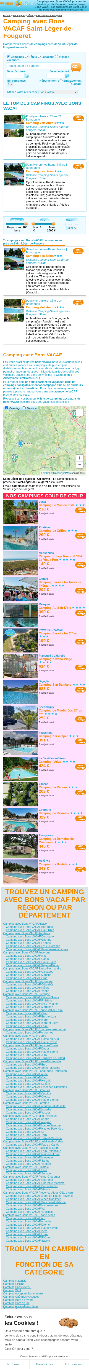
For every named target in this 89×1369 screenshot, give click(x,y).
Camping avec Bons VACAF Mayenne (29, 1157)
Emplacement (72, 80)
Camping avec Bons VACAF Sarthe (28, 1160)
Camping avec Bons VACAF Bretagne (26, 994)
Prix (42, 220)
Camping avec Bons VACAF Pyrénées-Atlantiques (37, 949)
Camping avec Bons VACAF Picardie (26, 1167)
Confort (70, 220)
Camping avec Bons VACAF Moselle (28, 1109)
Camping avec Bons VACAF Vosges (28, 1112)
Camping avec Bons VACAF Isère (26, 1231)
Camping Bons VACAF (17, 1287)
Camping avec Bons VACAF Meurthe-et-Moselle (35, 1106)
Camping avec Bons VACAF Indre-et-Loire (32, 1023)
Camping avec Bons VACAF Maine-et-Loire (33, 1154)
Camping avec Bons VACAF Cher (26, 1013)
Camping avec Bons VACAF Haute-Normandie (32, 1061)
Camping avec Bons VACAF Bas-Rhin (29, 927)
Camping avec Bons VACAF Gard (26, 1077)
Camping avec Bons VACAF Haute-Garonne (33, 1125)
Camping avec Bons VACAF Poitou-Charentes (31, 1176)
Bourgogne (33, 119)
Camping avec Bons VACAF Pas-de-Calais (32, 1144)
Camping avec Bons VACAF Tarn (26, 1135)
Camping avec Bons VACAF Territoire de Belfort (35, 1058)
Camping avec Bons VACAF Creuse (28, 1096)
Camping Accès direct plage (20, 1306)
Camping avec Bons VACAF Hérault (28, 1080)
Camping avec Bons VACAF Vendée (28, 1163)
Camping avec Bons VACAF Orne (26, 978)
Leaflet (45, 473)
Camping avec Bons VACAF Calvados (29, 971)
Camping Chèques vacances (21, 1296)
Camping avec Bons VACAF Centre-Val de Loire (33, 1010)
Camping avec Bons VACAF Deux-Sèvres (32, 1186)
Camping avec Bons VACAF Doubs (28, 1048)
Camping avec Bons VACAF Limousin (26, 1090)
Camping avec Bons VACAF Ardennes (29, 1032)
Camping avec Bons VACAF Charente (29, 1179)
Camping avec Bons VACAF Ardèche (29, 1221)
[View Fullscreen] (79, 412)
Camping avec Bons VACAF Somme (28, 1173)
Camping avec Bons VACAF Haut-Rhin (30, 930)
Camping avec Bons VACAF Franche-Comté (30, 1045)
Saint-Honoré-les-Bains (40, 164)
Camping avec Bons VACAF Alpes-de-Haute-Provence (39, 1195)
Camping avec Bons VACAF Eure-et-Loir (31, 1016)
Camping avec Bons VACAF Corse (24, 1035)
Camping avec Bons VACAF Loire (27, 1234)
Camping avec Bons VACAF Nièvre (28, 987)
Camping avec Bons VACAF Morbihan (29, 1007)
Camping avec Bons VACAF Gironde (28, 939)
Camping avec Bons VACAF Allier (26, 955)
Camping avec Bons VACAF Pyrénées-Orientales (36, 1087)
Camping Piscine (13, 1284)
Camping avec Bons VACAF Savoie (28, 1240)
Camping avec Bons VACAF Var (25, 1208)
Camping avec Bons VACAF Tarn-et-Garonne (34, 1138)
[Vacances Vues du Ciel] (24, 3)
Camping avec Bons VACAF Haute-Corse (31, 1042)
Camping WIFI (12, 1290)
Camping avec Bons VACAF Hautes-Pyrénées (34, 1128)
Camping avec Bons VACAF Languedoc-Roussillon (35, 1071)
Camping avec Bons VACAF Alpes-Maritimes (33, 1199)
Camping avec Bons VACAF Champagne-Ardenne (34, 1029)
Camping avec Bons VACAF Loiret (27, 1026)
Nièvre (61, 164)
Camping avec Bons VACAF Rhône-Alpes (29, 1215)
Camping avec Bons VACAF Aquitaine (26, 933)
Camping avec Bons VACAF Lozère (28, 1083)
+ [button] (79, 458)
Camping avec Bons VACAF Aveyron (28, 1122)
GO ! (76, 67)
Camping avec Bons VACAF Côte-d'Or (29, 984)
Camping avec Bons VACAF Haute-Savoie (32, 1227)
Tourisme (32, 408)
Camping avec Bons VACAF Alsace (25, 923)
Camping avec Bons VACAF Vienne (28, 1189)
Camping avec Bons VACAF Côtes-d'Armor (32, 997)
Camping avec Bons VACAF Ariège (27, 1119)
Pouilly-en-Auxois (37, 116)
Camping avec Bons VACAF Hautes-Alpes (32, 1205)
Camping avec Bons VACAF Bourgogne (27, 981)
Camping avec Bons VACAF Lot (25, 1131)
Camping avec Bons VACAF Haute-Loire (31, 962)
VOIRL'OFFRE (78, 118)
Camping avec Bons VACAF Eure (26, 1064)
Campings (17, 57)
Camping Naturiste (14, 1280)
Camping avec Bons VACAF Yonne (27, 991)
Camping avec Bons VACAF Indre (27, 1019)
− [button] (79, 465)
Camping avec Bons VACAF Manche (28, 975)
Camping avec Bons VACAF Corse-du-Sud (32, 1039)
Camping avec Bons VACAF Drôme (28, 1224)
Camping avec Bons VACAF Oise (26, 1170)
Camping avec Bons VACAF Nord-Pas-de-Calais (33, 1141)
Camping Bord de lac (16, 1303)
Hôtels (33, 57)
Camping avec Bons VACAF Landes (28, 943)
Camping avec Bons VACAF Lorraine (26, 1103)
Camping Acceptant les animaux (23, 1293)
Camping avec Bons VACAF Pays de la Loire (31, 1147)
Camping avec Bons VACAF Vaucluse (29, 1211)
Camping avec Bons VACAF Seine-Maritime (33, 1067)
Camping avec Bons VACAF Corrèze (28, 1093)
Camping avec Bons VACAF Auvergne (26, 952)
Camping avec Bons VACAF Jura (26, 1055)
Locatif (77, 84)
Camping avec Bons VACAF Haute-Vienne (32, 1099)
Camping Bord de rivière (18, 1300)
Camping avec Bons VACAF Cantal (28, 959)
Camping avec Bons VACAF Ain (25, 1218)
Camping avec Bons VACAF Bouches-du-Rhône (36, 1202)
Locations (48, 57)
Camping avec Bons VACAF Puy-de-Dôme (32, 965)
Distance (15, 220)
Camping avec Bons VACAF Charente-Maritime (35, 1183)
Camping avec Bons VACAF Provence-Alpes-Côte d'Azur (38, 1192)
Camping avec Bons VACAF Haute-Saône (32, 1051)
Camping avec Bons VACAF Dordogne (30, 936)
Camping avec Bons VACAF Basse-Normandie (32, 968)
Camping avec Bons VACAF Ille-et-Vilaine (32, 1003)
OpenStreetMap (62, 473)
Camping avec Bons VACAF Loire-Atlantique (33, 1151)
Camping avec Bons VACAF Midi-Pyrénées (30, 1115)
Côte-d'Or (56, 116)
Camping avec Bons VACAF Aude (27, 1074)
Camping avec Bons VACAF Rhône (28, 1237)
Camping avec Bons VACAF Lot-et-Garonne (33, 946)
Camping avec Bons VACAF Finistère (29, 1000)
